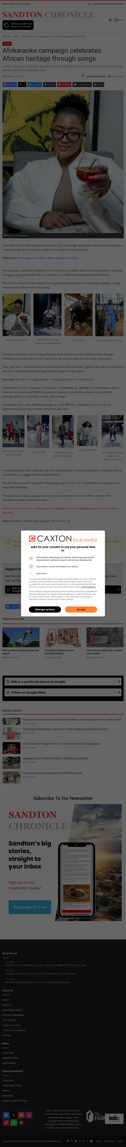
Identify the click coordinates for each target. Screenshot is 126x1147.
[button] (63, 573)
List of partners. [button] (88, 586)
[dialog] (63, 573)
